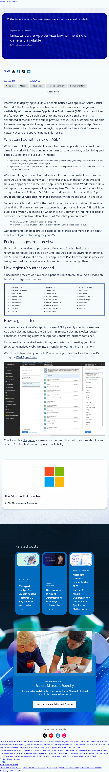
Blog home (15, 19)
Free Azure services (35, 744)
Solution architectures (39, 747)
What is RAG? (91, 756)
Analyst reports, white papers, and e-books (37, 753)
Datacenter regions (60, 741)
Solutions (105, 744)
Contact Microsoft (38, 767)
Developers (37, 86)
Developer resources (91, 750)
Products (10, 744)
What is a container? (75, 756)
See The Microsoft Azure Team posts (21, 503)
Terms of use (73, 767)
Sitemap (26, 767)
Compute (10, 86)
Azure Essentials (91, 741)
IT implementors (77, 86)
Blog (80, 750)
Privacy (50, 767)
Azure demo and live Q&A (69, 747)
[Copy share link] (13, 71)
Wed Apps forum (26, 357)
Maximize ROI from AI (90, 744)
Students (104, 750)
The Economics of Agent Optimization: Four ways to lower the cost (54, 600)
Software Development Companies (15, 750)
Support (53, 747)
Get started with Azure (23, 741)
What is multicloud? (94, 753)
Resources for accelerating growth (15, 747)
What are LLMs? (59, 756)
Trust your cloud (76, 741)
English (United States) (10, 759)
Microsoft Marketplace (40, 750)
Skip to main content (9, 1)
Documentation (70, 750)
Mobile (23, 86)
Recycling (4, 770)
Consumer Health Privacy (11, 767)
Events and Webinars (9, 753)
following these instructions (77, 346)
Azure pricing (20, 744)
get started (64, 230)
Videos (59, 753)
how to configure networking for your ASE (30, 235)
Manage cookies (61, 767)
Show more (53, 91)
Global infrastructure (43, 741)
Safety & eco (95, 767)
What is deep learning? (28, 756)
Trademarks (85, 767)
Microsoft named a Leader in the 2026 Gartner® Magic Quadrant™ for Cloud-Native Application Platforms (81, 592)
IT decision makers (56, 86)
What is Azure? (6, 741)
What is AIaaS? (44, 756)
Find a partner (57, 750)
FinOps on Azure (73, 744)
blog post (29, 440)
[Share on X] (23, 71)
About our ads (15, 770)
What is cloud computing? (74, 753)
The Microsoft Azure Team (22, 45)
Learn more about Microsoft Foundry (54, 704)
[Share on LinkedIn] (29, 71)
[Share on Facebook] (18, 71)
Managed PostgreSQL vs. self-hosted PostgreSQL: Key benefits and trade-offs (27, 598)
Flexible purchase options (55, 744)
